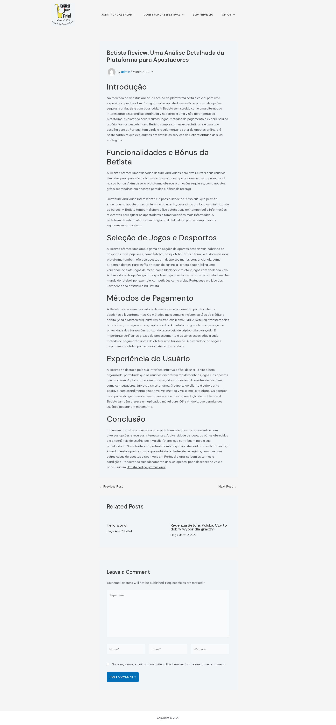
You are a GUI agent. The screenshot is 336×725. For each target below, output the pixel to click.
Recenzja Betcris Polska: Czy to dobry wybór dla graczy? (199, 527)
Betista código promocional (146, 467)
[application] (133, 14)
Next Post (227, 486)
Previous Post (111, 486)
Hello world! (117, 525)
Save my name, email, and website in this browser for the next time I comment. (168, 664)
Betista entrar (199, 135)
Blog (110, 531)
